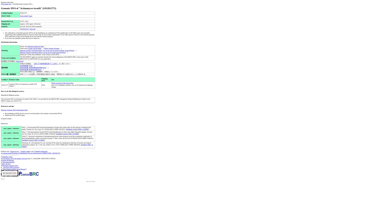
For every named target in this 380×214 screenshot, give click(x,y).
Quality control (25, 151)
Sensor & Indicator (8, 160)
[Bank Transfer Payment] (52, 48)
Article (75, 129)
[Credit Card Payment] (35, 48)
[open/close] (19, 61)
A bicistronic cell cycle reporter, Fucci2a (14, 158)
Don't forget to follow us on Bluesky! (14, 169)
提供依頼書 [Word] (27, 66)
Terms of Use (14, 151)
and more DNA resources (11, 167)
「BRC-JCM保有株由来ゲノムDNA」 (46, 64)
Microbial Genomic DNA (10, 166)
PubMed (69, 129)
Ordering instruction (41, 151)
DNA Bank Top (6, 4)
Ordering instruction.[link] (36, 46)
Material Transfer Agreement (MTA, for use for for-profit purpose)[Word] (44, 52)
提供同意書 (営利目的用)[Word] (31, 70)
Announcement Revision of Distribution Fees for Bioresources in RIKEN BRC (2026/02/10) (31, 153)
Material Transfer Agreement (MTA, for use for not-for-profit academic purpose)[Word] (48, 50)
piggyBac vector (7, 157)
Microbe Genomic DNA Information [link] (14, 110)
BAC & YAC (6, 164)
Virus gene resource (8, 162)
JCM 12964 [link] (26, 16)
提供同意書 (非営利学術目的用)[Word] (34, 68)
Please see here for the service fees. (63, 83)
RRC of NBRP (83, 129)
